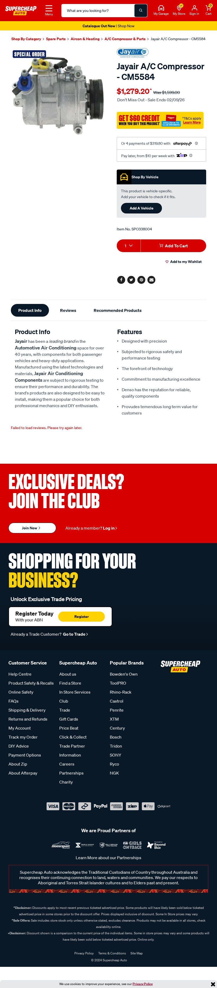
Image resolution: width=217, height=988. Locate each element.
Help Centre (19, 674)
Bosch (115, 737)
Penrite (117, 710)
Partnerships (71, 773)
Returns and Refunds (27, 719)
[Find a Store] (179, 8)
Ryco (114, 764)
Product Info (30, 310)
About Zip (17, 764)
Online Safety (20, 692)
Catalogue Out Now (108, 25)
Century (117, 728)
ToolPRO (118, 683)
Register (81, 616)
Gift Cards (68, 719)
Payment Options (24, 755)
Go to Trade (73, 634)
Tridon (116, 746)
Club (63, 701)
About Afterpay (22, 773)
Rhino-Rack (121, 692)
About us (67, 674)
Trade (64, 710)
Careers (66, 764)
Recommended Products (118, 310)
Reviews (68, 310)
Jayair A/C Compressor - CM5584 (178, 39)
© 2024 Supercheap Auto (108, 960)
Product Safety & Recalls (31, 683)
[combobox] (129, 245)
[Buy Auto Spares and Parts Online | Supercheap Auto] (21, 10)
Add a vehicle (141, 208)
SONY (115, 755)
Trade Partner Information (72, 750)
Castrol (116, 701)
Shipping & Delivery (27, 710)
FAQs (13, 701)
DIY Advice (18, 746)
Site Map (136, 953)
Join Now (30, 527)
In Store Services (75, 692)
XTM (114, 719)
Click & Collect (73, 737)
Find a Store (70, 683)
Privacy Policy (143, 984)
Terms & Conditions (112, 953)
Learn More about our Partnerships (108, 857)
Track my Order (23, 737)
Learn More (192, 122)
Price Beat (68, 728)
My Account (19, 728)
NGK (114, 773)
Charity (66, 782)
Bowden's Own (124, 674)
